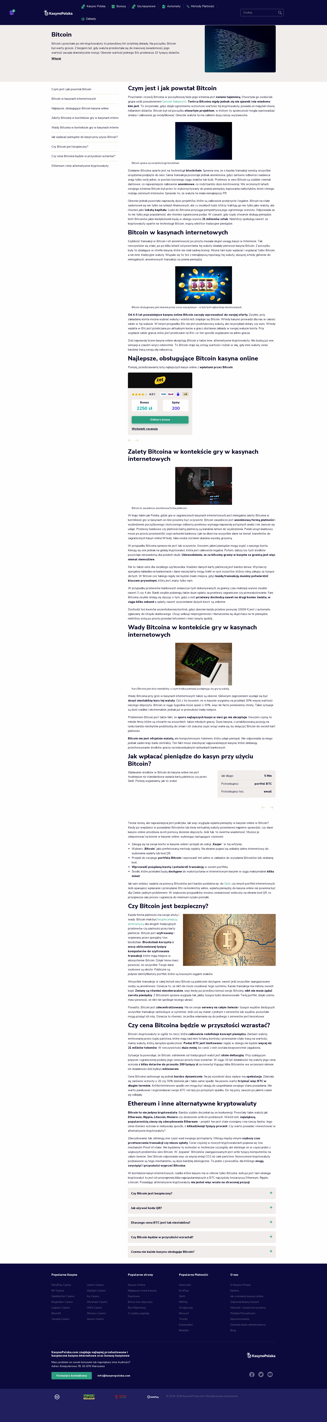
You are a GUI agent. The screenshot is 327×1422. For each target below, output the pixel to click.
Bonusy (121, 6)
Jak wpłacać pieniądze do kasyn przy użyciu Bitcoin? (84, 137)
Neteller (184, 1330)
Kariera (234, 1290)
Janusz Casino (95, 1319)
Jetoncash (185, 1285)
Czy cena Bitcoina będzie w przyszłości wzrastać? (83, 156)
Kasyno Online (136, 1285)
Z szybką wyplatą (138, 1313)
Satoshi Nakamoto (174, 101)
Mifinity (183, 1302)
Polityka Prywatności (242, 1313)
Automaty (174, 6)
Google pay (186, 1307)
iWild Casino (94, 1307)
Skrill (227, 884)
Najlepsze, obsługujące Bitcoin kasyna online (80, 108)
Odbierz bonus (160, 420)
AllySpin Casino (96, 1290)
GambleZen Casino (62, 1296)
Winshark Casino (97, 1302)
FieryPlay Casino (61, 1285)
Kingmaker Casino (62, 1302)
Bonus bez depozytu (140, 1302)
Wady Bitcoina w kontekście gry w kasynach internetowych (85, 127)
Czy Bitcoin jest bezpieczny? (69, 147)
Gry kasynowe (146, 6)
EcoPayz (184, 1290)
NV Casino (57, 1290)
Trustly (183, 1319)
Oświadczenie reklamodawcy (248, 1324)
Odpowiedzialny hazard (244, 1302)
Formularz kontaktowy (71, 1375)
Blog (233, 1330)
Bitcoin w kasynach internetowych (73, 99)
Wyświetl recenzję (145, 429)
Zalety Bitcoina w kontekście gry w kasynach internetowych (85, 118)
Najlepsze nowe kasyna (142, 1290)
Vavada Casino (60, 1319)
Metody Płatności (202, 6)
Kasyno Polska (96, 6)
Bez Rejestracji (137, 1307)
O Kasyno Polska (240, 1285)
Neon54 (56, 1313)
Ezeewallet (186, 1324)
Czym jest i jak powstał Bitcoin (71, 89)
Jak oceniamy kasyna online (246, 1296)
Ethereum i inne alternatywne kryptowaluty (80, 166)
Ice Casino (93, 1296)
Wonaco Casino (96, 1313)
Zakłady (91, 19)
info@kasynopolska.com (113, 1375)
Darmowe (134, 1296)
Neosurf (184, 1313)
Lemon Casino (95, 1285)
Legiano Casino (60, 1307)
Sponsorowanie (239, 1319)
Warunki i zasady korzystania (248, 1307)
